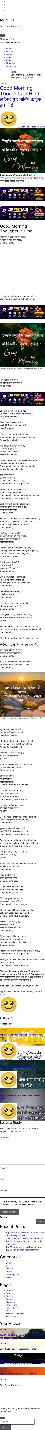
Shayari (9, 51)
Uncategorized (13, 1274)
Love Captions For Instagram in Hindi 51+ (25, 1238)
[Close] (2, 1418)
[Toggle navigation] (2, 35)
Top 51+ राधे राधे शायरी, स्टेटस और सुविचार (22, 1250)
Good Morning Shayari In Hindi (25, 986)
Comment (5, 1137)
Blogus (34, 1408)
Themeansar (6, 1411)
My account (11, 1305)
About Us (10, 63)
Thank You (11, 1316)
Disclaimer (10, 1302)
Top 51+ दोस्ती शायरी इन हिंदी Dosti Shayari (23, 1247)
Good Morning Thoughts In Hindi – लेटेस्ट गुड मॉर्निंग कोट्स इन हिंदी (22, 96)
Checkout (10, 1296)
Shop (8, 1311)
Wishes (9, 60)
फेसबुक (13, 980)
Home (8, 48)
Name (3, 1168)
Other (8, 1263)
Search (3, 1217)
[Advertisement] (22, 270)
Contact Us (11, 66)
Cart (8, 1293)
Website (4, 1190)
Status (9, 54)
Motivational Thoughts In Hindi (25, 638)
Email (3, 1179)
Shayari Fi (7, 19)
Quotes (9, 57)
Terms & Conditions (15, 1314)
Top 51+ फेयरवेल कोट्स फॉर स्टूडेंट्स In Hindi (18, 1067)
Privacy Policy (12, 1308)
